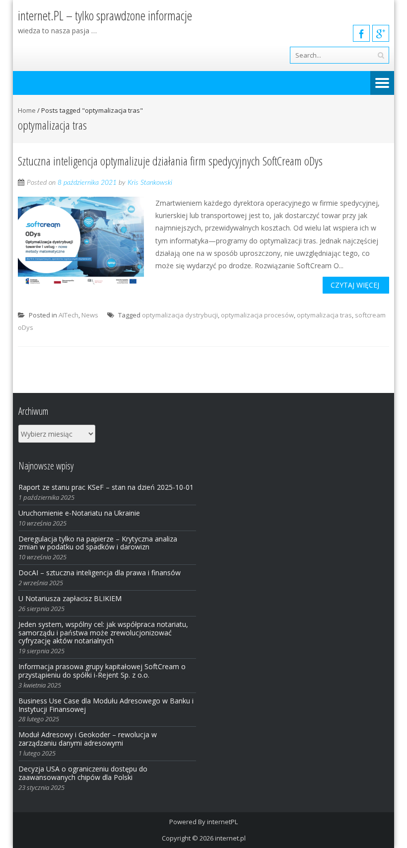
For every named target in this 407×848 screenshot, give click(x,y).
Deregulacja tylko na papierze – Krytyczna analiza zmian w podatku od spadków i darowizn (97, 543)
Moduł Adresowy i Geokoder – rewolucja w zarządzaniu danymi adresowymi (87, 739)
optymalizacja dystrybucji (180, 314)
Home (27, 110)
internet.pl (230, 838)
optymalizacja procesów (257, 314)
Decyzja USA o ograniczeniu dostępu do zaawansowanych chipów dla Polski (82, 773)
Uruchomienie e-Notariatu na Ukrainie (79, 513)
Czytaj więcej (355, 285)
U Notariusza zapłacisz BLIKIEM (70, 598)
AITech (68, 314)
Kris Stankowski (150, 182)
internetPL (222, 821)
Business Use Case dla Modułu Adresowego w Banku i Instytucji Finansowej (106, 705)
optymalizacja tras (324, 314)
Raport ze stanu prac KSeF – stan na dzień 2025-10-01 (106, 487)
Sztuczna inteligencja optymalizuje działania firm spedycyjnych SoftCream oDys (170, 161)
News (89, 314)
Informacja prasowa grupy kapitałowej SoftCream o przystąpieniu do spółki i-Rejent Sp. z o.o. (102, 671)
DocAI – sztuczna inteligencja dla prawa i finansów (99, 572)
